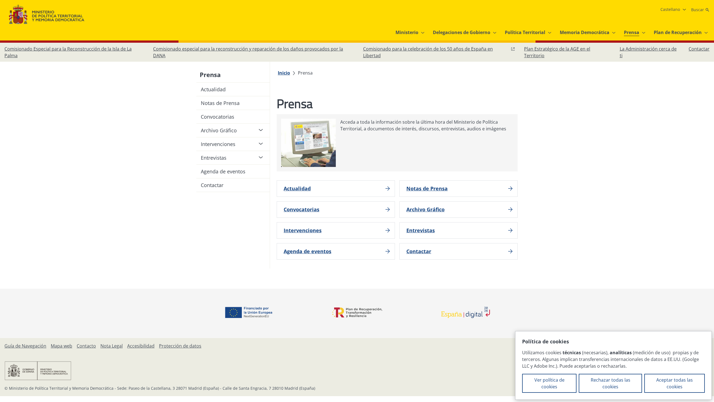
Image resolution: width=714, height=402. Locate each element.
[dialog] (613, 365)
